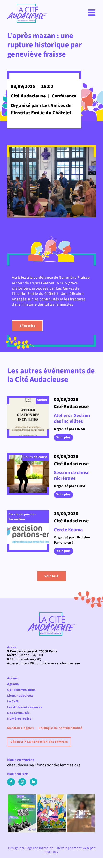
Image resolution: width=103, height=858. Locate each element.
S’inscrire (27, 325)
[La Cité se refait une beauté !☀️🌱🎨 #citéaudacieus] (51, 813)
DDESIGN (52, 852)
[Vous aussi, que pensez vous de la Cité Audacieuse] (81, 813)
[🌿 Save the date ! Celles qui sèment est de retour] (22, 813)
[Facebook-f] (11, 782)
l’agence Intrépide (39, 848)
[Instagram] (22, 782)
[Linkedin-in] (33, 782)
